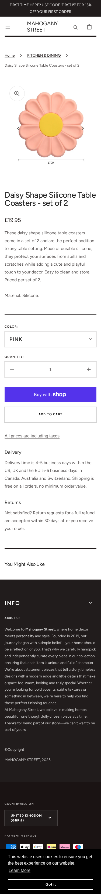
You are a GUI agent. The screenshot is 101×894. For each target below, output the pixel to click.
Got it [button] (51, 884)
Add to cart (50, 414)
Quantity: (14, 357)
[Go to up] (93, 886)
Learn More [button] (19, 870)
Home (10, 55)
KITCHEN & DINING (44, 55)
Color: (11, 326)
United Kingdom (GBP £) (26, 818)
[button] (8, 27)
